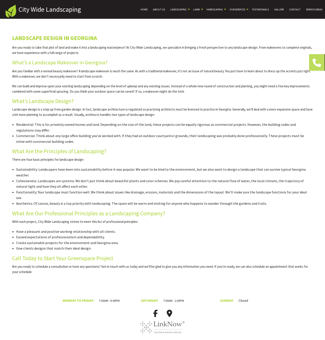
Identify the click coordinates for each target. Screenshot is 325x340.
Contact (295, 9)
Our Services (237, 9)
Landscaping (178, 9)
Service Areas (314, 9)
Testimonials (260, 9)
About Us (159, 9)
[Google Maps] (169, 315)
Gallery (279, 9)
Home (144, 9)
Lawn (196, 9)
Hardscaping (214, 9)
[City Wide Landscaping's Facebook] (155, 315)
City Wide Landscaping (49, 9)
